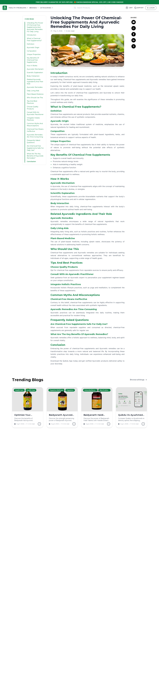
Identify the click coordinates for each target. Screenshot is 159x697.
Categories (45, 8)
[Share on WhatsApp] (133, 28)
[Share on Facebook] (133, 34)
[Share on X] (133, 46)
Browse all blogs (137, 380)
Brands (33, 8)
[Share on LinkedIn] (133, 40)
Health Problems (17, 8)
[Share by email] (133, 22)
